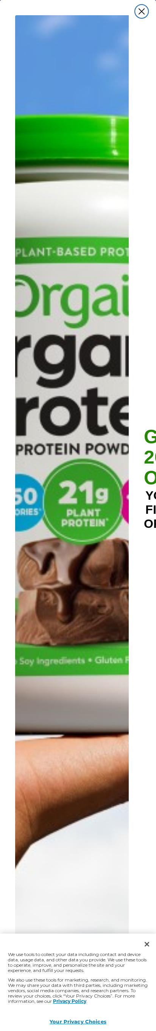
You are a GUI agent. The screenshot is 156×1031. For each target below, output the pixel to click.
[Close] (147, 944)
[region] (78, 982)
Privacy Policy (69, 1001)
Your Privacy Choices (78, 1021)
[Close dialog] (141, 11)
